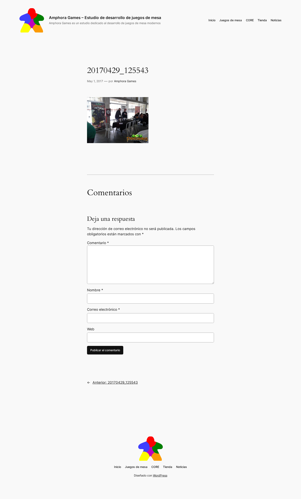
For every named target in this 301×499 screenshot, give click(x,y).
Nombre (95, 290)
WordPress (160, 475)
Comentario (98, 243)
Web (90, 329)
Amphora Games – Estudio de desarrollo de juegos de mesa (105, 17)
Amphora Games (125, 81)
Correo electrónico (103, 309)
